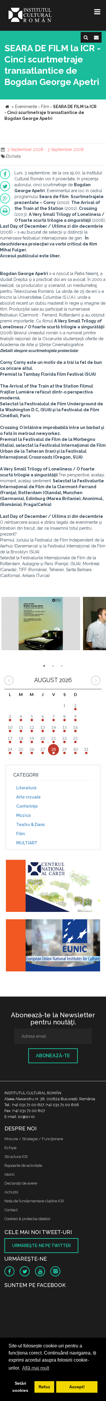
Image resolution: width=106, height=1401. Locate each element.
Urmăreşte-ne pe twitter (41, 1245)
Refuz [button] (44, 1386)
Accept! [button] (77, 1386)
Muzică (23, 815)
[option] (41, 624)
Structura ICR (16, 1156)
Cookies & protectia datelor (27, 1219)
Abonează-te (53, 1055)
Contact (11, 1210)
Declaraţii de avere (20, 1183)
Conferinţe (27, 806)
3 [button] (62, 666)
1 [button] (44, 666)
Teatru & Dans (30, 824)
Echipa (10, 1147)
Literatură (26, 787)
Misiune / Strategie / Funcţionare (33, 1139)
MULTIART (26, 843)
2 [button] (53, 666)
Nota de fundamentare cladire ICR (34, 1201)
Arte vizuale (28, 797)
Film (20, 833)
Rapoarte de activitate (23, 1165)
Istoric (9, 1174)
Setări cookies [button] (20, 1387)
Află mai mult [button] (35, 1368)
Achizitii (11, 1192)
